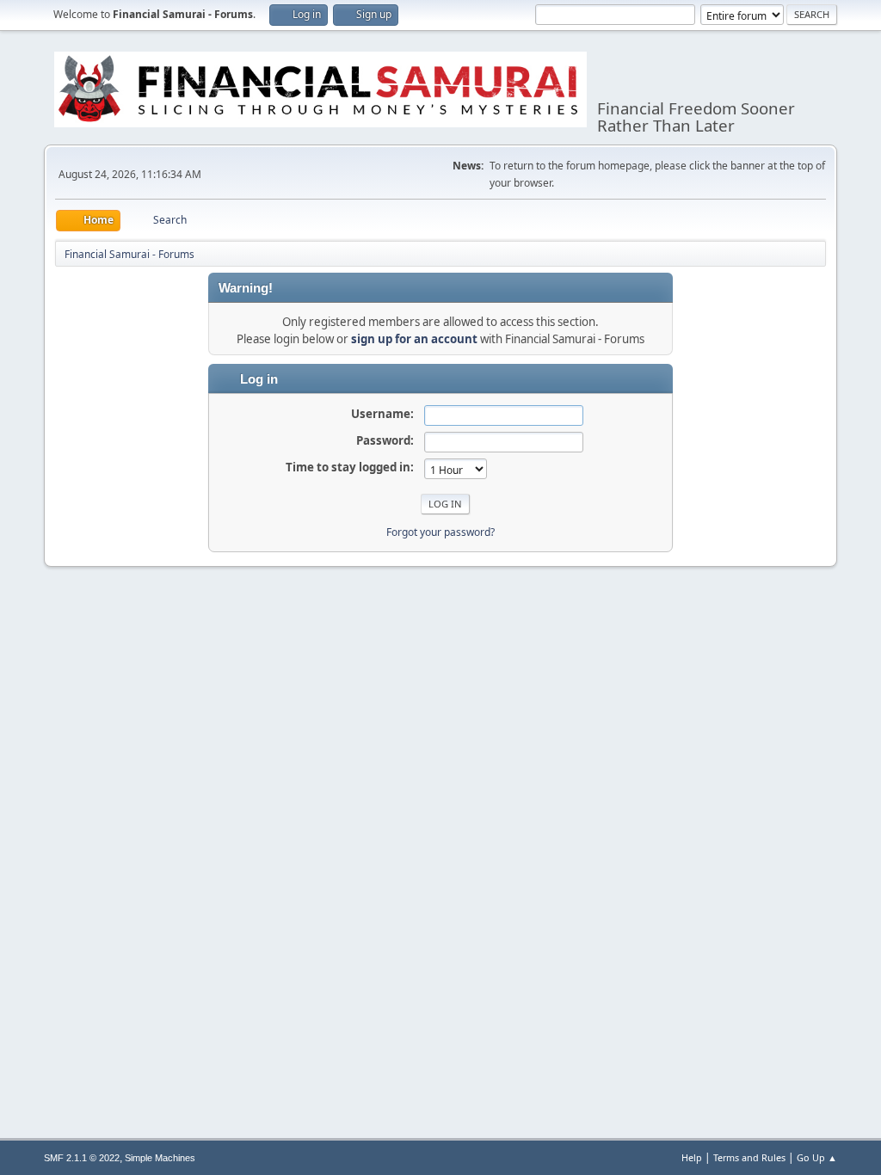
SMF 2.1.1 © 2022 (82, 1158)
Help (691, 1157)
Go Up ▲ (817, 1157)
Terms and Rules (749, 1157)
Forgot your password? (440, 532)
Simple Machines (160, 1158)
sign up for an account (414, 339)
